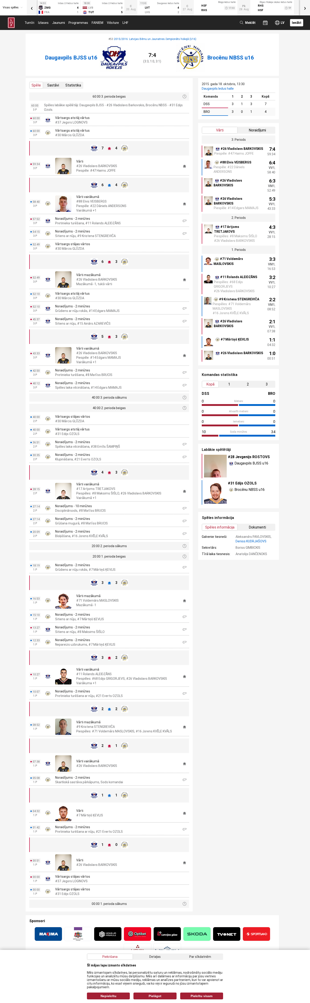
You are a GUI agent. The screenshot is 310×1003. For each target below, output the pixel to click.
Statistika (73, 85)
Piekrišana (110, 957)
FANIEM (97, 23)
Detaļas (155, 957)
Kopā (210, 384)
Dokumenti (257, 527)
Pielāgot (155, 996)
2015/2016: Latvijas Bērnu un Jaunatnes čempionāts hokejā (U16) (155, 39)
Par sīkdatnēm (200, 957)
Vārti (220, 130)
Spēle (36, 85)
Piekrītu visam (201, 996)
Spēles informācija (219, 527)
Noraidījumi (257, 130)
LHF (125, 23)
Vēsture (113, 23)
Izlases (43, 23)
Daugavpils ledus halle (218, 88)
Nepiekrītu (108, 996)
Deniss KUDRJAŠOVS (251, 541)
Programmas (78, 23)
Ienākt (296, 23)
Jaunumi (58, 23)
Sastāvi (53, 85)
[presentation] (32, 7)
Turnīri (29, 23)
